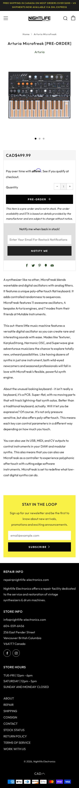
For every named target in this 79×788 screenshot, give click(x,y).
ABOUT (8, 698)
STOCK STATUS (14, 730)
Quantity (12, 187)
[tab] (35, 139)
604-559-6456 (13, 626)
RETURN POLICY (15, 736)
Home (26, 34)
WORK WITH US (14, 749)
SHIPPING (10, 711)
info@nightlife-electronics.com (24, 619)
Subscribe (38, 546)
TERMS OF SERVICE (16, 742)
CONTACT (10, 724)
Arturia (39, 52)
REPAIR (8, 705)
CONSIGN (10, 717)
